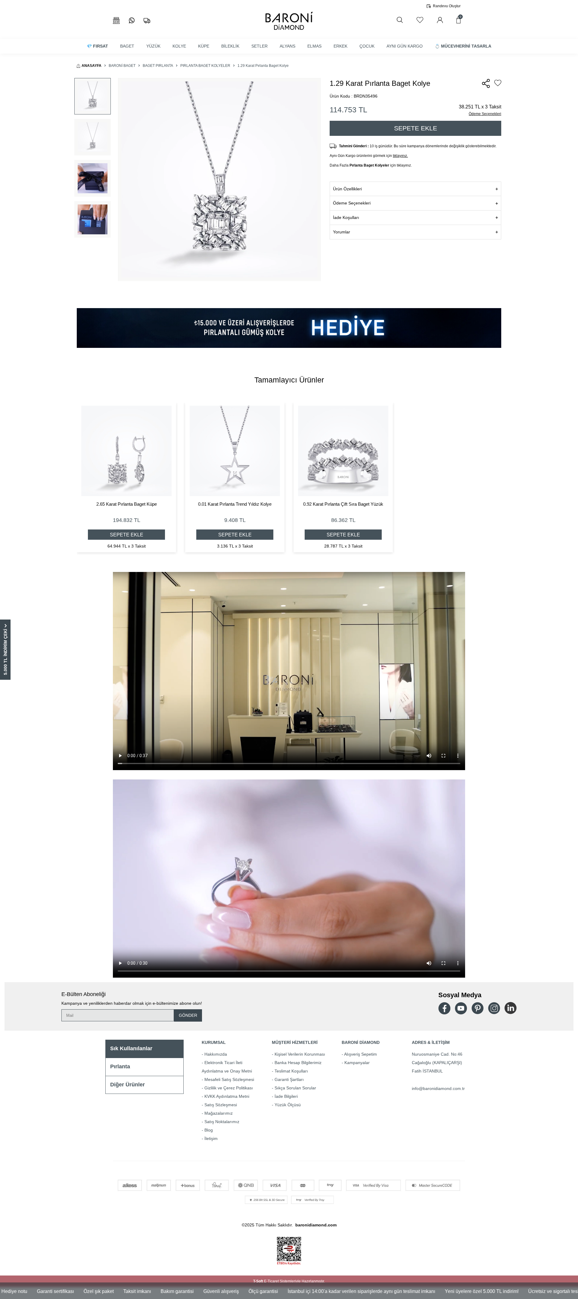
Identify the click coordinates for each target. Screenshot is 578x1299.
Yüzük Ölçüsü (288, 1104)
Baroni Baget (122, 66)
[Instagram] (494, 1008)
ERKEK (340, 46)
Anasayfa (91, 66)
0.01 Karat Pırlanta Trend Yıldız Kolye (235, 504)
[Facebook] (444, 1008)
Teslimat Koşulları (291, 1071)
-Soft (258, 1281)
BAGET (127, 46)
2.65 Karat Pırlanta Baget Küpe (126, 504)
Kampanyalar (357, 1062)
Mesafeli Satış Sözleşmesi (229, 1079)
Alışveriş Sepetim (360, 1054)
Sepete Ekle (415, 128)
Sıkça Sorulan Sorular (295, 1087)
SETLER (259, 46)
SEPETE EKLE (126, 534)
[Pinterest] (477, 1008)
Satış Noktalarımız (221, 1121)
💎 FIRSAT (97, 46)
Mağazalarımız (218, 1113)
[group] (219, 179)
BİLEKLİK (230, 46)
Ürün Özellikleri (347, 188)
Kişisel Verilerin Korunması (300, 1054)
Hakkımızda (215, 1054)
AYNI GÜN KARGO (405, 46)
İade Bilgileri (286, 1096)
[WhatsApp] (132, 20)
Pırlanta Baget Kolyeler (205, 66)
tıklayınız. (400, 156)
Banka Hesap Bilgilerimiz (298, 1062)
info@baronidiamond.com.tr (438, 1088)
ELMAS (314, 46)
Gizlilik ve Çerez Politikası (228, 1087)
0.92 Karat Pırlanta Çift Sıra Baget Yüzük (343, 504)
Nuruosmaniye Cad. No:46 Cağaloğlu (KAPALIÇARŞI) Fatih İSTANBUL (437, 1062)
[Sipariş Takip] (147, 20)
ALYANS (287, 46)
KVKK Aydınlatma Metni (226, 1096)
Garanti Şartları (289, 1079)
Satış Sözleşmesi (220, 1104)
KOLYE (179, 46)
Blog (208, 1130)
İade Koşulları (346, 217)
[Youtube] (461, 1008)
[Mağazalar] (116, 20)
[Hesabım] (440, 20)
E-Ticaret (271, 1281)
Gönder (188, 1015)
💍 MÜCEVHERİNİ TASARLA (463, 46)
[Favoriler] (419, 20)
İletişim (211, 1138)
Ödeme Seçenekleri (485, 114)
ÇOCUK (366, 46)
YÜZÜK (153, 46)
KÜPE (203, 46)
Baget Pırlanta (158, 66)
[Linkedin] (511, 1008)
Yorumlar (341, 232)
